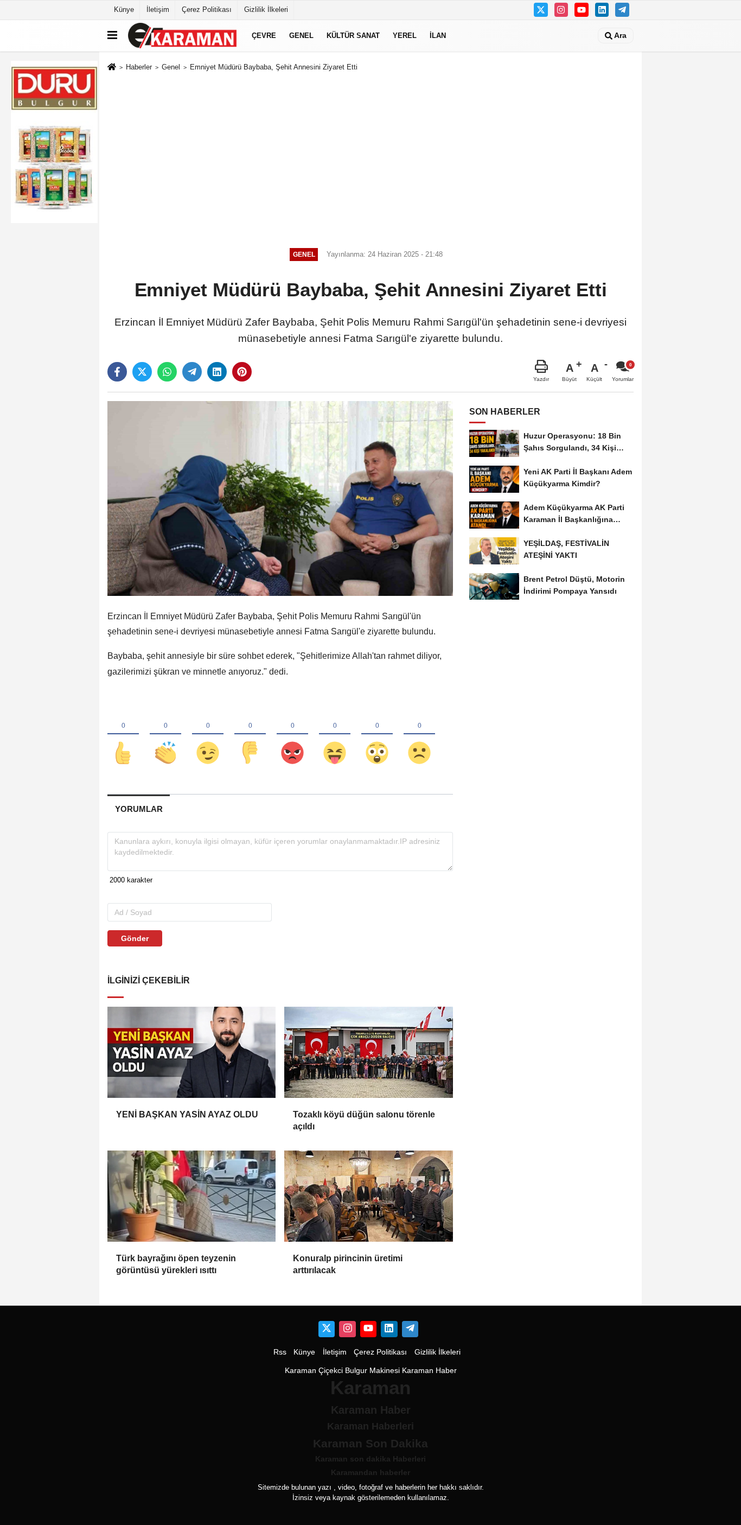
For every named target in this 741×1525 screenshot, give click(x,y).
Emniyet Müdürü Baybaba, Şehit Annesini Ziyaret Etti (273, 67)
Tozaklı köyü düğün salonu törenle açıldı (364, 1120)
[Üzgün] (419, 735)
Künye (124, 9)
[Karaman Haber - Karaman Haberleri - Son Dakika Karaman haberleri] (182, 35)
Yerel (405, 35)
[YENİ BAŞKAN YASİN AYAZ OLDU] (191, 1052)
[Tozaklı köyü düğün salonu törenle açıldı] (368, 1052)
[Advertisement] (370, 158)
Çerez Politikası (207, 9)
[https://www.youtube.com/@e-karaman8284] (581, 10)
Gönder (135, 938)
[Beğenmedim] (250, 735)
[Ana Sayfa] (111, 67)
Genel (301, 35)
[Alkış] (165, 735)
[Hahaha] (334, 735)
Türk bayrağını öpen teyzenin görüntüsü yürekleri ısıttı (176, 1264)
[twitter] (142, 372)
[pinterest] (242, 372)
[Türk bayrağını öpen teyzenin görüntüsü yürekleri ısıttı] (191, 1196)
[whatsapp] (167, 372)
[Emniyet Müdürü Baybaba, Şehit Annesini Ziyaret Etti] (280, 498)
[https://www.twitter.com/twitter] (541, 10)
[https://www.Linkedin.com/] (602, 10)
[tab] (138, 809)
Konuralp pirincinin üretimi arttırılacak (348, 1264)
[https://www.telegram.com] (622, 10)
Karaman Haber (429, 1371)
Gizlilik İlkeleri (266, 9)
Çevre (264, 35)
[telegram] (192, 372)
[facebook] (117, 372)
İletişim (157, 9)
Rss (279, 1352)
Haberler (139, 67)
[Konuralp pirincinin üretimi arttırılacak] (368, 1196)
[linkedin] (217, 372)
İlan (438, 35)
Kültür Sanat (353, 35)
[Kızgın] (292, 735)
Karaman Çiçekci (314, 1371)
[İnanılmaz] (377, 735)
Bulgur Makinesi (372, 1371)
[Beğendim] (123, 735)
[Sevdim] (207, 735)
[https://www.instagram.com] (561, 10)
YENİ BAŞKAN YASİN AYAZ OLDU (187, 1114)
